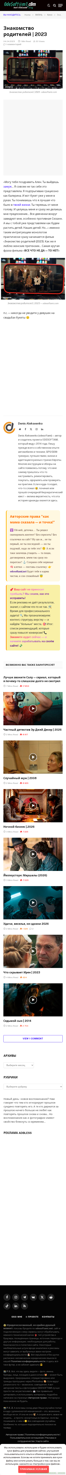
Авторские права (15, 1434)
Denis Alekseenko (30, 423)
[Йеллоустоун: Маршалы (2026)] (33, 854)
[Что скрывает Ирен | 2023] (33, 951)
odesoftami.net (18, 571)
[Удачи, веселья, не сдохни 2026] (33, 902)
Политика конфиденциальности (42, 1434)
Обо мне (17, 1317)
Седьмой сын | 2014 (17, 1020)
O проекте (32, 1317)
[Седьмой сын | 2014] (33, 1000)
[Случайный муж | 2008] (33, 757)
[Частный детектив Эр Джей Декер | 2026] (33, 708)
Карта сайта (42, 1441)
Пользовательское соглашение (27, 1438)
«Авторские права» (37, 1398)
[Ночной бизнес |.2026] (33, 805)
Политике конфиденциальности (28, 1361)
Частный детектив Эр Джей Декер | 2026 (32, 729)
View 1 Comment (33, 1038)
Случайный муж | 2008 (20, 778)
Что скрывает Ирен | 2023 (21, 972)
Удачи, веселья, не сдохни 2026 (26, 923)
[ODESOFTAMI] (20, 5)
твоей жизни (21, 204)
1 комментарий (13, 44)
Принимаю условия (33, 1469)
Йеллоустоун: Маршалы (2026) (25, 875)
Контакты (48, 1317)
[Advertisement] (33, 137)
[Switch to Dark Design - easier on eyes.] (49, 5)
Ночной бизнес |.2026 (19, 826)
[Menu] (60, 5)
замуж (7, 186)
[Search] (54, 5)
